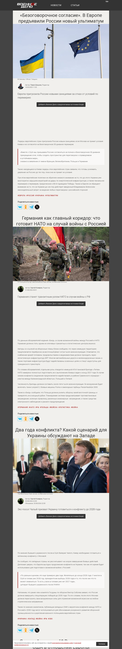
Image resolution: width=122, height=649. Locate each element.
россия (30, 195)
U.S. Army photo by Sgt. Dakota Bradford (30, 282)
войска (54, 407)
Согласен (102, 644)
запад (32, 619)
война (75, 407)
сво (51, 619)
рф (38, 407)
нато (32, 407)
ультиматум (52, 195)
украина (40, 195)
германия (23, 407)
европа (22, 195)
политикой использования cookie (62, 643)
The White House (23, 494)
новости (56, 5)
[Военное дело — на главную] (27, 5)
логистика (65, 407)
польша (45, 407)
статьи (75, 5)
